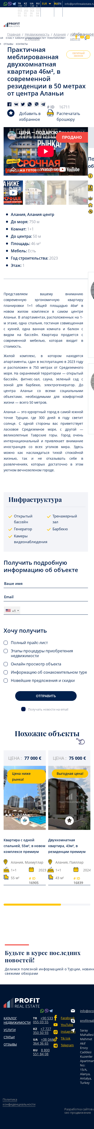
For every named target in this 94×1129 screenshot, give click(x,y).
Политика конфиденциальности (19, 1101)
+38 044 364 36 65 (43, 1041)
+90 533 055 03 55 (43, 1020)
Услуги (10, 1030)
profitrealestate (86, 1020)
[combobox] (12, 610)
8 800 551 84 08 (41, 1052)
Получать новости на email (48, 709)
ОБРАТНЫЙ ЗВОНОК (78, 54)
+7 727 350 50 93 (42, 1030)
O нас (9, 38)
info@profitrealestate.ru (86, 1011)
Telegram (66, 1045)
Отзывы (8, 44)
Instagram (66, 1031)
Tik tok (65, 1038)
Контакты (22, 44)
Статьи (9, 1037)
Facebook (66, 1018)
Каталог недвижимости (30, 38)
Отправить (46, 696)
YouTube (66, 1024)
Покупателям (55, 38)
